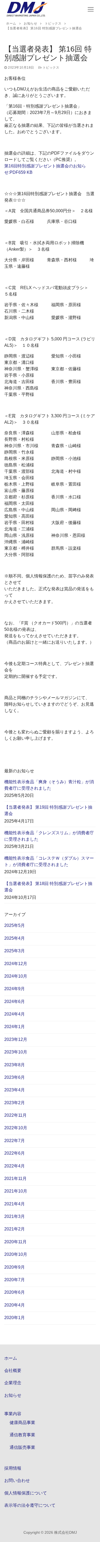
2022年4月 (14, 1166)
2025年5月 (14, 925)
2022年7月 (14, 1140)
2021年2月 (14, 1229)
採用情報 (12, 1468)
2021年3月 (14, 1216)
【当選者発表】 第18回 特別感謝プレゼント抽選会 (48, 886)
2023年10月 (15, 1052)
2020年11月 (15, 1242)
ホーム (10, 1358)
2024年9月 (14, 988)
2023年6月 (14, 1077)
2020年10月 (15, 1254)
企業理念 (12, 1382)
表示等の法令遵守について (29, 1505)
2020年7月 (14, 1279)
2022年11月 (15, 1115)
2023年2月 (14, 1102)
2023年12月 (15, 1039)
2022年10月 (15, 1128)
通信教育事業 (22, 1435)
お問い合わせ (17, 1480)
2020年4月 (14, 1305)
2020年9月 (14, 1267)
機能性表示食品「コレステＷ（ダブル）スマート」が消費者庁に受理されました (49, 861)
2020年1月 (14, 1317)
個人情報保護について (25, 1493)
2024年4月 (14, 1014)
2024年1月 (14, 1026)
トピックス (50, 67)
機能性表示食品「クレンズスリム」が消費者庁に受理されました (49, 836)
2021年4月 (14, 1204)
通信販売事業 (22, 1447)
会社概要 (12, 1370)
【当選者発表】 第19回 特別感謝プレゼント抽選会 (48, 810)
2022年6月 (14, 1153)
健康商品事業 (22, 1422)
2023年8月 (14, 1065)
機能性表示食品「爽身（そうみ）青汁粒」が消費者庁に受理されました (49, 785)
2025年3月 (14, 951)
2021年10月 (15, 1191)
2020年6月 (14, 1292)
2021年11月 (15, 1178)
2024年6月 (14, 1001)
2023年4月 (14, 1090)
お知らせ (12, 1395)
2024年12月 (15, 963)
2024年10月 (15, 976)
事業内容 (12, 1413)
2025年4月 (14, 938)
